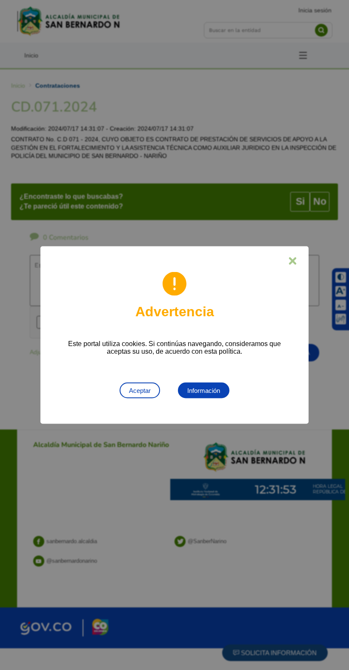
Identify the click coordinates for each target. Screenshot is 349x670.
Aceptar (140, 390)
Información (203, 390)
